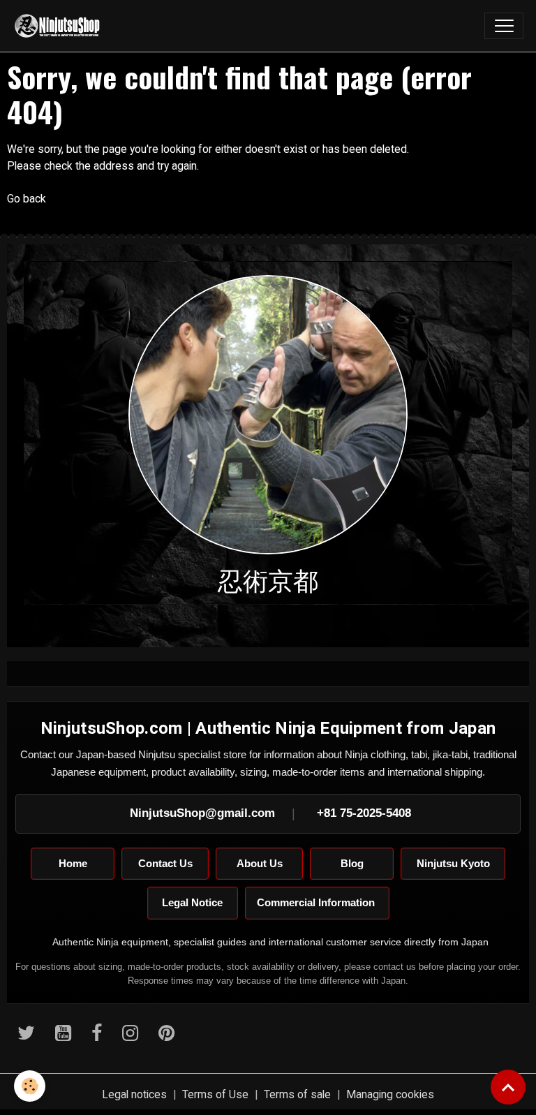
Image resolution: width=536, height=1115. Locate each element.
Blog (352, 863)
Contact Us (165, 863)
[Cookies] (29, 1086)
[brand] (60, 26)
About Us (260, 863)
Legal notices (134, 1094)
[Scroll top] (508, 1087)
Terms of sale (297, 1094)
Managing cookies (390, 1094)
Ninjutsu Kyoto (453, 863)
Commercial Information (317, 902)
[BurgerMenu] (503, 26)
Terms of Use (215, 1094)
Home (73, 863)
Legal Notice (192, 902)
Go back (26, 198)
